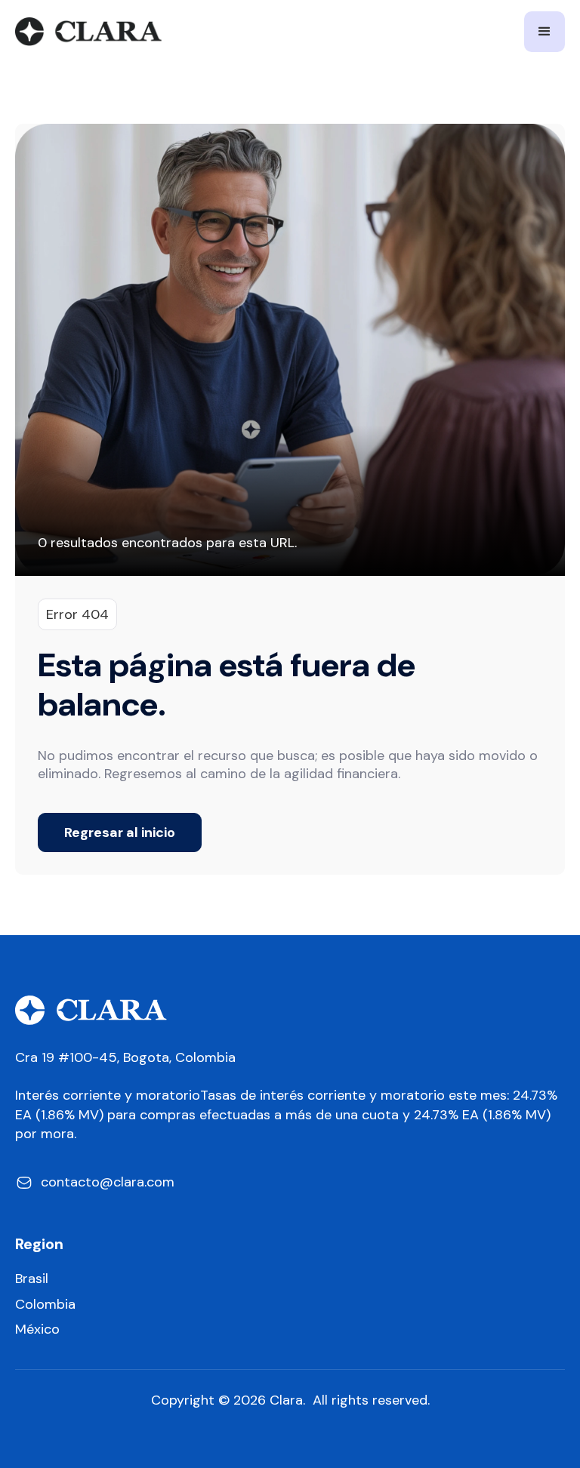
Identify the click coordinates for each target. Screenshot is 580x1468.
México (37, 1329)
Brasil (31, 1279)
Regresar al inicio (119, 832)
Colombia (45, 1304)
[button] (544, 31)
